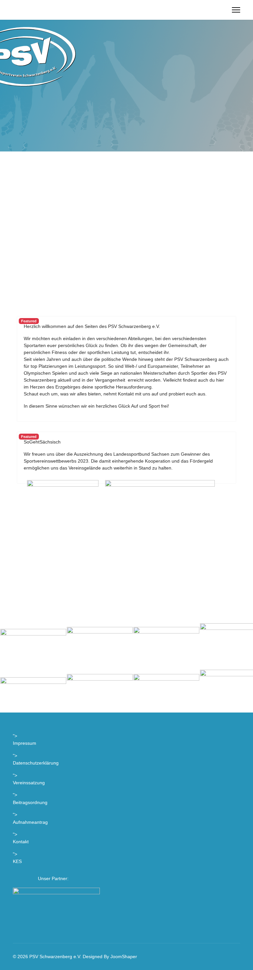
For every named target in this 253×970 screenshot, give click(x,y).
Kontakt (21, 841)
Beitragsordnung (30, 802)
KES (17, 861)
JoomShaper (123, 956)
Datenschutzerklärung (36, 763)
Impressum (24, 743)
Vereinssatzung (29, 782)
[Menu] (236, 10)
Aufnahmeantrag (30, 822)
